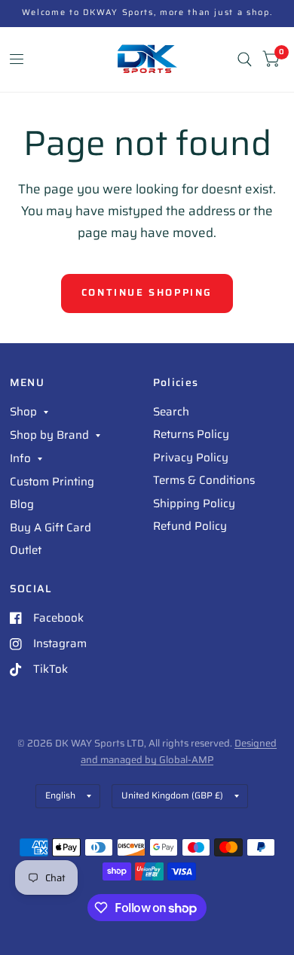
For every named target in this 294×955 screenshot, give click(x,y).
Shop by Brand (49, 435)
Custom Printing (52, 482)
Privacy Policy (190, 458)
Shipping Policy (194, 503)
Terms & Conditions (204, 480)
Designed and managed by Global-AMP (179, 751)
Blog (22, 504)
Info (20, 458)
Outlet (25, 550)
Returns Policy (191, 434)
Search (171, 412)
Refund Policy (190, 526)
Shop (23, 412)
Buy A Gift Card (50, 528)
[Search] (244, 59)
